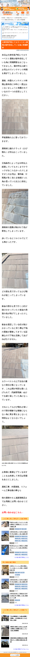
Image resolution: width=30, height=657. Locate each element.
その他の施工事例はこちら (21, 557)
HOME (3, 17)
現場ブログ (10, 17)
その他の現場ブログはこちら (21, 649)
